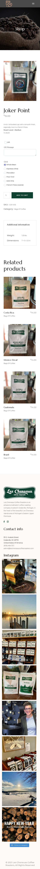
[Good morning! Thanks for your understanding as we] (19, 576)
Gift (8, 142)
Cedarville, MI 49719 (11, 540)
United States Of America (13, 543)
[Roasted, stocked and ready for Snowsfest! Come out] (19, 753)
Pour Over (10, 177)
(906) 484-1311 (9, 546)
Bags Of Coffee (20, 209)
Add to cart (22, 195)
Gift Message (9, 147)
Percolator (11, 173)
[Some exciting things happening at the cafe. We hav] (19, 682)
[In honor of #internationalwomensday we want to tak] (19, 718)
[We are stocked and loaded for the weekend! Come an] (19, 647)
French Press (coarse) (15, 185)
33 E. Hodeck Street (11, 537)
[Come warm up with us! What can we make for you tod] (19, 789)
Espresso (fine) (12, 169)
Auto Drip (10, 181)
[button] (6, 63)
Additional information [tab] (18, 224)
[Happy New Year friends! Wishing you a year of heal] (19, 824)
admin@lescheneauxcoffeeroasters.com (19, 548)
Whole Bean (11, 165)
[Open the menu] (33, 4)
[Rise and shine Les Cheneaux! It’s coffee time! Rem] (19, 611)
